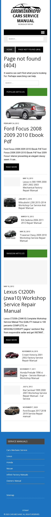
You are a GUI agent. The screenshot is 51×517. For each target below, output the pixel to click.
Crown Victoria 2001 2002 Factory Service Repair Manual (32, 357)
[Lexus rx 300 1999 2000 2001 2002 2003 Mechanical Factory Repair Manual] (12, 184)
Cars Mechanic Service (17, 450)
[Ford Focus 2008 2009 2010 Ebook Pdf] (25, 119)
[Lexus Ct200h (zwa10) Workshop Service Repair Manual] (25, 283)
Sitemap (10, 495)
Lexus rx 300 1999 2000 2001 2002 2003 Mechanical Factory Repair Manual (35, 186)
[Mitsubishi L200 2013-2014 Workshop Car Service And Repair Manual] (10, 205)
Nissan (10, 468)
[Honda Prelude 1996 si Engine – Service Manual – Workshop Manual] (10, 375)
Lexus (9, 456)
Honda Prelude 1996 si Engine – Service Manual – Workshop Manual (33, 375)
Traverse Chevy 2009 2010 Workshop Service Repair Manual (33, 238)
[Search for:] (21, 82)
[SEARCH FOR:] (25, 38)
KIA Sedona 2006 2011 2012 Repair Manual (32, 221)
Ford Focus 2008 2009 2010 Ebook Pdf (24, 135)
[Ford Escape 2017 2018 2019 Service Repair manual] (12, 413)
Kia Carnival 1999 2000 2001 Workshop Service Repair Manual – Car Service (35, 394)
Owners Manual (14, 480)
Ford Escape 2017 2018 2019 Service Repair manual (34, 413)
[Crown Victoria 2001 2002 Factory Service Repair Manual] (11, 357)
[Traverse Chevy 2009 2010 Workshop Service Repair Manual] (10, 238)
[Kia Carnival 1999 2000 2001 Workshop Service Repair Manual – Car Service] (12, 393)
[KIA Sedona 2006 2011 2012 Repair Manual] (11, 223)
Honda (10, 462)
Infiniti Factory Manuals (17, 474)
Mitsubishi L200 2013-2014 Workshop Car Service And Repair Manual (32, 205)
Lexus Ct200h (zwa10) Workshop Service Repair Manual (25, 301)
